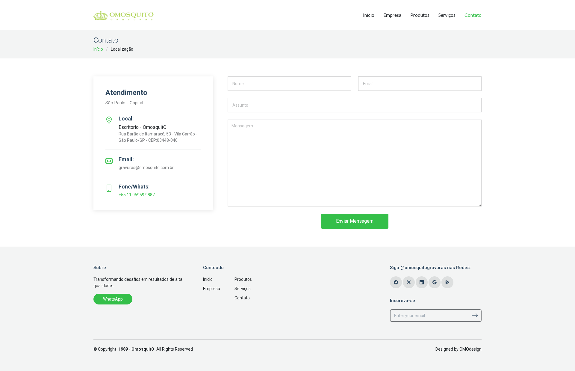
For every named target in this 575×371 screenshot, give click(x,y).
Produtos (419, 15)
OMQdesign (470, 349)
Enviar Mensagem (354, 221)
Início (368, 15)
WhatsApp (113, 299)
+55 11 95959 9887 (137, 194)
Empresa (392, 15)
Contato (473, 15)
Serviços (447, 15)
